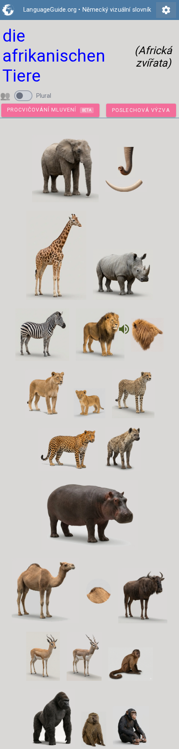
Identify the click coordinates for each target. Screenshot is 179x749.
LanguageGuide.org (50, 9)
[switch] (23, 95)
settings (166, 10)
